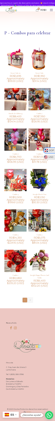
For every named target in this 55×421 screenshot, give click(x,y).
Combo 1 (15, 275)
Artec (28, 412)
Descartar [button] (40, 8)
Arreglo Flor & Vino (39, 194)
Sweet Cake (39, 73)
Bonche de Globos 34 (15, 113)
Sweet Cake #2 (15, 73)
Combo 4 (16, 194)
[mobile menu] (51, 10)
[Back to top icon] (49, 415)
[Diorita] (11, 10)
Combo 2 (39, 235)
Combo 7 (39, 113)
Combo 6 (16, 154)
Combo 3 (15, 235)
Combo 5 (39, 154)
